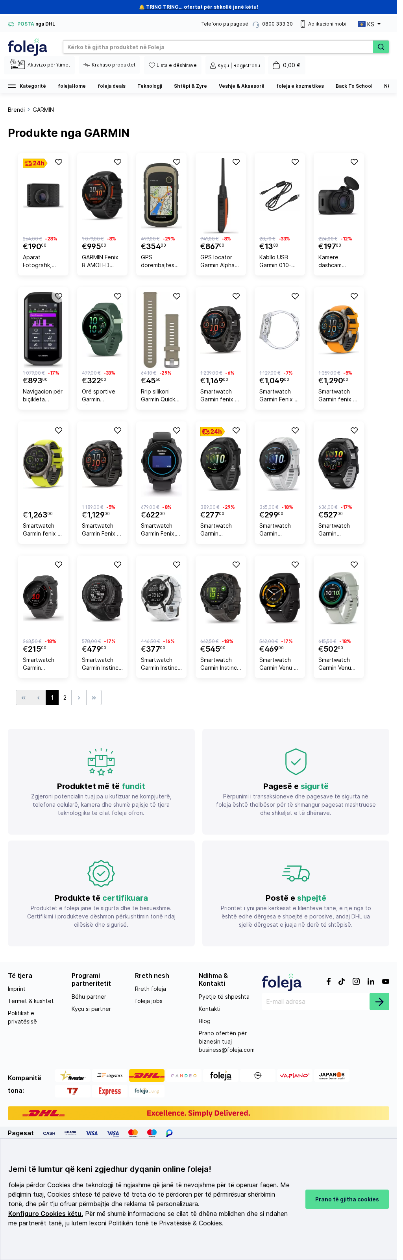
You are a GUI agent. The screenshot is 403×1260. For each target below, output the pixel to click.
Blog (205, 1021)
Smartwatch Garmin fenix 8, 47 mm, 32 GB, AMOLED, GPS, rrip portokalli (338, 396)
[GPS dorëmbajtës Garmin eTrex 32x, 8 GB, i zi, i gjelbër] (161, 196)
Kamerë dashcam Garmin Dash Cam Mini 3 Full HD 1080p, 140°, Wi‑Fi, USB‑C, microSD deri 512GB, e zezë (337, 262)
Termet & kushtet (31, 1001)
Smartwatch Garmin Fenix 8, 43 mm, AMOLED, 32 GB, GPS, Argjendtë (279, 396)
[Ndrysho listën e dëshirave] (58, 161)
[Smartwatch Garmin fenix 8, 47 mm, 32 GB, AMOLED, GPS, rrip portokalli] (338, 330)
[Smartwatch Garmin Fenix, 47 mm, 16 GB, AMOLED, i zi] (161, 464)
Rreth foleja (150, 988)
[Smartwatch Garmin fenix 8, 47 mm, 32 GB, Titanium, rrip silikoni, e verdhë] (43, 464)
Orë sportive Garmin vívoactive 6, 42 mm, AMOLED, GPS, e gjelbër (101, 396)
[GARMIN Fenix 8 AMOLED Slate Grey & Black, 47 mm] (102, 196)
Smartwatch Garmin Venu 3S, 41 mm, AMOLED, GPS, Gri (337, 664)
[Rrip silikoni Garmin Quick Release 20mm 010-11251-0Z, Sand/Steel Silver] (161, 330)
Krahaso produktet (113, 65)
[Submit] (379, 1001)
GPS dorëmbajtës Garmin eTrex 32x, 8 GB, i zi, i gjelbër (161, 262)
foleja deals (112, 86)
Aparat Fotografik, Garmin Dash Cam (39, 262)
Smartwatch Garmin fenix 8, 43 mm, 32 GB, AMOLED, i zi (220, 396)
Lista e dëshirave (177, 65)
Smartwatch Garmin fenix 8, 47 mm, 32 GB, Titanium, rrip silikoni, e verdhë (43, 530)
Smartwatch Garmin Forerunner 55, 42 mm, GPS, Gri (42, 664)
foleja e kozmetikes (300, 86)
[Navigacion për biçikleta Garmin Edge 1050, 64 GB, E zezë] (43, 330)
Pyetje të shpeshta (224, 996)
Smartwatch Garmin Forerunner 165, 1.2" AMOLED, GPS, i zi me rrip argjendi (220, 530)
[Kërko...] (381, 47)
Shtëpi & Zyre (190, 86)
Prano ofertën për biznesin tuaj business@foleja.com (227, 1041)
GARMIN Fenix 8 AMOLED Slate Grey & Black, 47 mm (100, 262)
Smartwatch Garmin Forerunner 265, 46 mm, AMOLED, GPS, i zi (338, 530)
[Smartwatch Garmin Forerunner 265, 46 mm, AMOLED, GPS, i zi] (338, 464)
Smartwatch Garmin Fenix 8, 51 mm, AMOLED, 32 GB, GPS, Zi (102, 530)
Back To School (354, 86)
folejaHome (72, 86)
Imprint (17, 988)
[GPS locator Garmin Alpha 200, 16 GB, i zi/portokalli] (220, 196)
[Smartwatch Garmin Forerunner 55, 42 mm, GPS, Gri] (43, 598)
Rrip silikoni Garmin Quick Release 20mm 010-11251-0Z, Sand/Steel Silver (160, 396)
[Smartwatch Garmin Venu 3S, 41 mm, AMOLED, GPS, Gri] (338, 598)
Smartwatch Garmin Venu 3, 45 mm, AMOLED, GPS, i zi (279, 664)
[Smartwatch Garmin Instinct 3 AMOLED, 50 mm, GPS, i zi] (220, 598)
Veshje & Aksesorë (241, 86)
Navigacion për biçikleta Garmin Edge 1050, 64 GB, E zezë (43, 396)
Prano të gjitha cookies (347, 1199)
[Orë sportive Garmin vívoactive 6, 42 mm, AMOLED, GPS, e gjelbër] (102, 330)
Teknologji (149, 86)
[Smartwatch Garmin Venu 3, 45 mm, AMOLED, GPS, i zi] (279, 598)
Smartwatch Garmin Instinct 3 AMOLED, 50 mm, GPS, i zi (219, 664)
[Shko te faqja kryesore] (27, 46)
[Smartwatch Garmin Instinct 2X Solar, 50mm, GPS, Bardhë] (161, 598)
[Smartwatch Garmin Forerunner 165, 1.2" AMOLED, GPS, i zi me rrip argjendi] (220, 464)
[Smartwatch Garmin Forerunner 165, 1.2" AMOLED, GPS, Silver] (279, 464)
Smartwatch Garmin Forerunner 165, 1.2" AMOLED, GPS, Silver (278, 530)
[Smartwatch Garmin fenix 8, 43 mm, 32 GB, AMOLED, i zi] (220, 330)
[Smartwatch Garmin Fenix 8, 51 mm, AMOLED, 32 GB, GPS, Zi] (102, 464)
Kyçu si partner (91, 1008)
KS (370, 24)
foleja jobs (149, 1001)
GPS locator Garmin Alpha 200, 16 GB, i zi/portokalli (217, 262)
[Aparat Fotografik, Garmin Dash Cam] (43, 196)
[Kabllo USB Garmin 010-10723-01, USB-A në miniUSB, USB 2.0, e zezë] (279, 196)
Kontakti (209, 1008)
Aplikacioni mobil (328, 24)
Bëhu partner (89, 996)
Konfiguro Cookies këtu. (45, 1213)
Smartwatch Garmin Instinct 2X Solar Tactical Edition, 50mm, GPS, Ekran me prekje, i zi (101, 664)
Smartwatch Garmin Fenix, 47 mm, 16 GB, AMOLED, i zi (159, 530)
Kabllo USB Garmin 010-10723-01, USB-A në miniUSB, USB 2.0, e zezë (279, 262)
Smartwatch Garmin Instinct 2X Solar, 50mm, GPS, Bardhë (160, 664)
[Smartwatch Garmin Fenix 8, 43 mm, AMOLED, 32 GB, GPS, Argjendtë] (279, 330)
